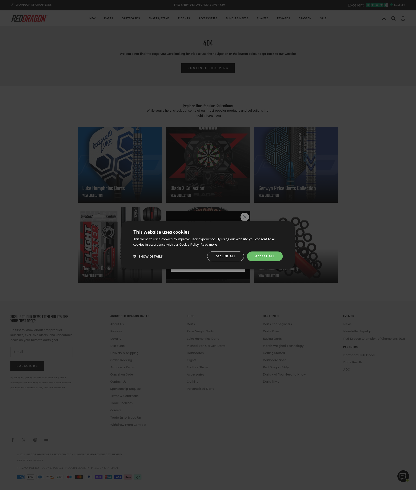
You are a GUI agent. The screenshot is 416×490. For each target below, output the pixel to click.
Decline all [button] (226, 256)
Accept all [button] (265, 256)
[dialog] (208, 245)
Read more (208, 244)
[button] (148, 256)
